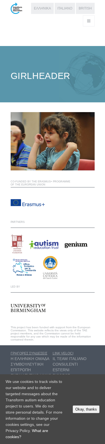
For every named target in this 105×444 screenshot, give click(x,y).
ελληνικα (42, 8)
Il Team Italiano (70, 358)
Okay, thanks (86, 409)
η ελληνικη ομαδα (30, 358)
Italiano (64, 8)
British (85, 8)
